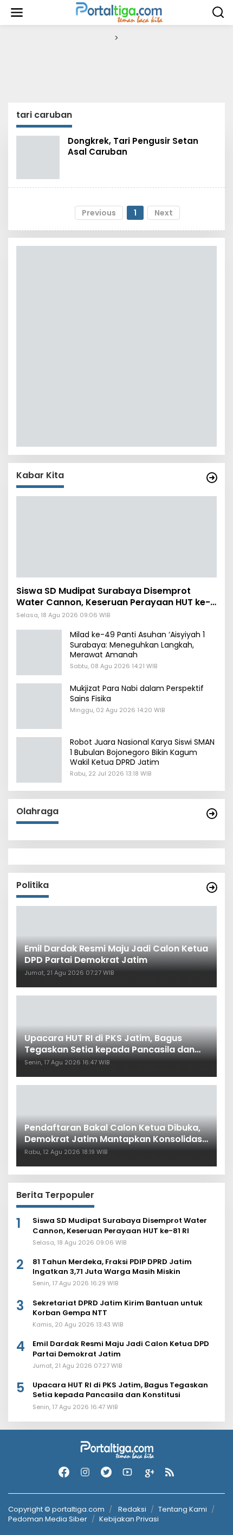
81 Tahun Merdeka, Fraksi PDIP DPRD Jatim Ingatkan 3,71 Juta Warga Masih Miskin (112, 1267)
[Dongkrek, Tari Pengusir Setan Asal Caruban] (38, 156)
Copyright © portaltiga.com (56, 1509)
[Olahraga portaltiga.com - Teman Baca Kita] (211, 813)
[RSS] (170, 1472)
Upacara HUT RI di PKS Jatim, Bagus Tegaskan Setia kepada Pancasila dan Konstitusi (120, 1390)
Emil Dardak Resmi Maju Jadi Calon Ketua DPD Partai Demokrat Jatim (121, 1349)
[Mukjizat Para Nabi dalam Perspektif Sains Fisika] (39, 705)
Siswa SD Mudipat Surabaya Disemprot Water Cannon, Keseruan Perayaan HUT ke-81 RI (113, 597)
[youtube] (127, 1472)
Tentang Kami (182, 1509)
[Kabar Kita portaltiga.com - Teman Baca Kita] (211, 477)
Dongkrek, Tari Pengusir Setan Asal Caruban (133, 146)
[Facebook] (64, 1472)
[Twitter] (106, 1472)
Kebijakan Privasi (129, 1519)
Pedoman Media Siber (47, 1519)
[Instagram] (85, 1472)
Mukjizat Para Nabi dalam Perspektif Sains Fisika (137, 693)
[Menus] (16, 12)
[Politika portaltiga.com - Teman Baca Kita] (211, 887)
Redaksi (132, 1509)
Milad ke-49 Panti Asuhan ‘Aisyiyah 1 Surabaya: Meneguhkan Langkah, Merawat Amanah (137, 644)
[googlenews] (148, 1472)
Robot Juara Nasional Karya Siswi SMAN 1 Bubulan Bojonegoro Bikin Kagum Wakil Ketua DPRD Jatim (142, 752)
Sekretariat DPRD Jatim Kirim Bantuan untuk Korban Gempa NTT (118, 1308)
